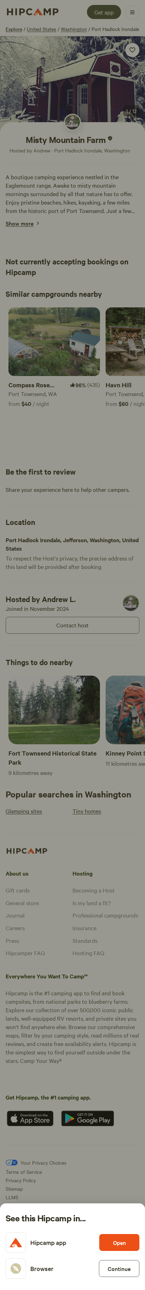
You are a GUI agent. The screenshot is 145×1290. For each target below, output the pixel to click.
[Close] (72, 645)
